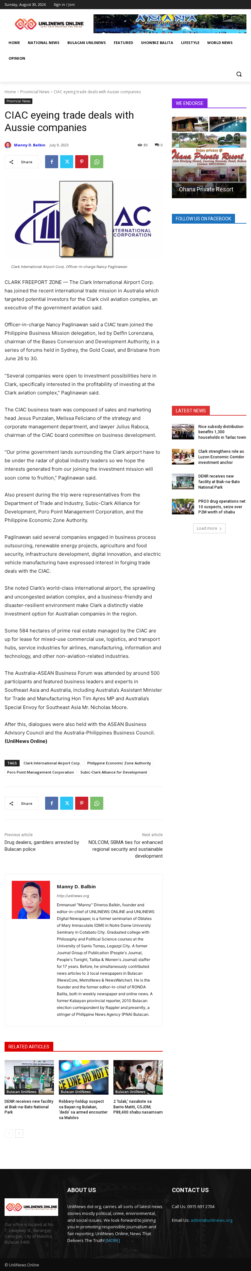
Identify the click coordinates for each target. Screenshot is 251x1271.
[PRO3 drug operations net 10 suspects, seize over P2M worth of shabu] (183, 506)
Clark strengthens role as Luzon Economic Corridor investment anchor (221, 457)
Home (10, 92)
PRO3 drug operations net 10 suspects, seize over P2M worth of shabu (221, 507)
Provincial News (34, 92)
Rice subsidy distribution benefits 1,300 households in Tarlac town (222, 432)
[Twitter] (66, 161)
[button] (238, 74)
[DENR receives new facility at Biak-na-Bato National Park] (29, 1077)
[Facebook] (51, 161)
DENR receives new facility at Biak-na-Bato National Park (29, 1107)
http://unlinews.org (73, 896)
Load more (207, 528)
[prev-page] (9, 1133)
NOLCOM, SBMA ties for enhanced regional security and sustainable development (126, 849)
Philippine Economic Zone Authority (119, 763)
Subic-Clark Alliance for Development (113, 772)
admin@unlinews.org (211, 1220)
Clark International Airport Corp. (52, 763)
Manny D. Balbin (29, 144)
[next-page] (19, 1133)
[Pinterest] (81, 161)
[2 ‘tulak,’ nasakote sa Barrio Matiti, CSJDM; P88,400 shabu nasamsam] (138, 1077)
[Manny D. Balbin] (9, 145)
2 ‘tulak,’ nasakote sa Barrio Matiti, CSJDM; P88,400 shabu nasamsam (138, 1107)
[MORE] (113, 1240)
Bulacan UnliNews (22, 1091)
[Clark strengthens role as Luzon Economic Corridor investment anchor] (183, 457)
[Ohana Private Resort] (209, 157)
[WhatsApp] (96, 161)
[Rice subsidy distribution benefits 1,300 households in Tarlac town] (183, 432)
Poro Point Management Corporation (40, 772)
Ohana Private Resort (206, 189)
